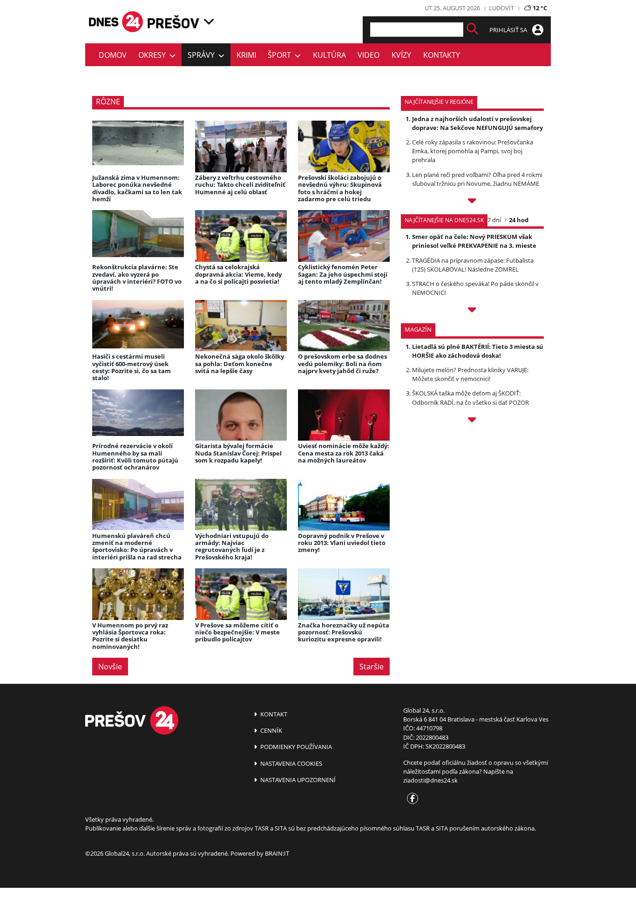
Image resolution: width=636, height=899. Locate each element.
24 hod (518, 220)
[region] (209, 21)
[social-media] (410, 799)
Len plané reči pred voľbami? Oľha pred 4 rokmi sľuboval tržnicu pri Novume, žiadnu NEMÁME (477, 179)
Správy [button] (203, 55)
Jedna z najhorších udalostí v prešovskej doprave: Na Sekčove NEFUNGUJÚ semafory (477, 123)
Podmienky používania (295, 746)
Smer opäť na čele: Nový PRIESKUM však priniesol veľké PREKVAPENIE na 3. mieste (474, 241)
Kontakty (441, 55)
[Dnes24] (174, 21)
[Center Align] (472, 29)
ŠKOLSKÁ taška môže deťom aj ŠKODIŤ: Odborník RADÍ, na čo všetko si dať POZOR (470, 397)
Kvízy (401, 55)
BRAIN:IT (277, 853)
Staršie (371, 666)
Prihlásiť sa (508, 30)
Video (368, 55)
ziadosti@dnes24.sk (430, 780)
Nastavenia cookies (290, 763)
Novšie (110, 666)
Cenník (270, 730)
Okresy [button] (153, 55)
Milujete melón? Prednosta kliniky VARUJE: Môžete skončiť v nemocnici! (470, 374)
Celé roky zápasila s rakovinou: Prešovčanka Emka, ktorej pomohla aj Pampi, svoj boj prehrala (472, 151)
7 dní (494, 220)
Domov (113, 55)
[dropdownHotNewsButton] (472, 421)
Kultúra (329, 55)
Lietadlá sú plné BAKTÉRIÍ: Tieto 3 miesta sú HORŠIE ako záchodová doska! (477, 351)
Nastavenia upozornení (297, 780)
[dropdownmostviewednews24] (472, 311)
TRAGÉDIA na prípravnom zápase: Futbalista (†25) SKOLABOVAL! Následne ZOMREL (473, 264)
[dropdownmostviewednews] (472, 202)
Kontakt (273, 714)
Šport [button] (281, 55)
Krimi (246, 55)
